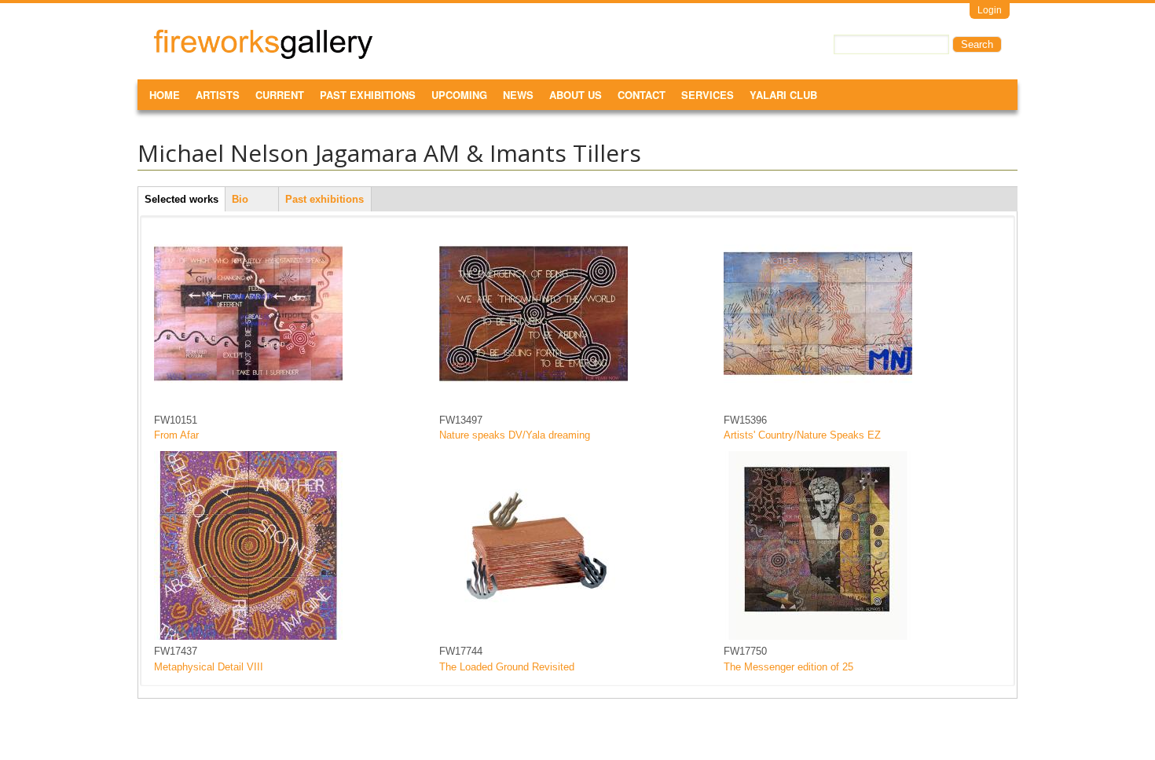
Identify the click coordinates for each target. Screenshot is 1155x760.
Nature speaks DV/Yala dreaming (514, 435)
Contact (642, 94)
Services (707, 94)
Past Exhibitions (368, 94)
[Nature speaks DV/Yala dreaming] (533, 404)
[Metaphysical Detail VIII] (248, 636)
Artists (218, 94)
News (518, 94)
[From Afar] (248, 404)
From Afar (176, 435)
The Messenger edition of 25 (788, 667)
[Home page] (263, 56)
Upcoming (459, 94)
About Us (575, 94)
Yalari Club (783, 94)
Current (279, 94)
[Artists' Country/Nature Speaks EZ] (818, 404)
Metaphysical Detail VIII (208, 667)
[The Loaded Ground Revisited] (533, 636)
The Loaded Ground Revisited (506, 667)
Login (989, 10)
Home (164, 94)
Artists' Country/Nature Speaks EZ (802, 435)
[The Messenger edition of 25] (818, 636)
